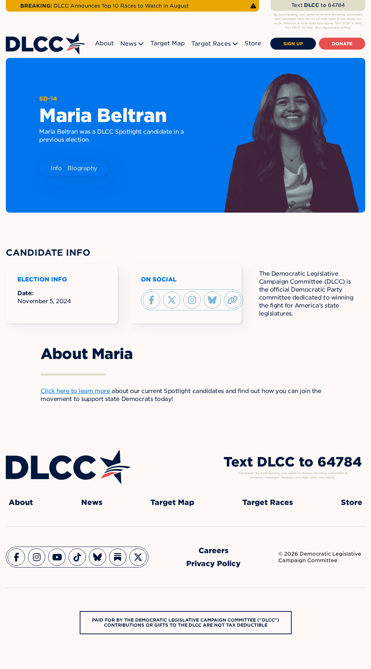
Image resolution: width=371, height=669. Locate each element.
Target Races (211, 43)
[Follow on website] (232, 300)
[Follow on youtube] (57, 557)
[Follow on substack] (117, 557)
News (128, 43)
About (104, 43)
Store (253, 43)
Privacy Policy (213, 563)
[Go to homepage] (68, 467)
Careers (214, 550)
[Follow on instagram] (192, 300)
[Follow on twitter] (171, 300)
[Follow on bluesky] (212, 300)
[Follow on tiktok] (77, 557)
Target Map (167, 43)
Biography (82, 168)
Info (56, 168)
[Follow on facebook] (151, 300)
